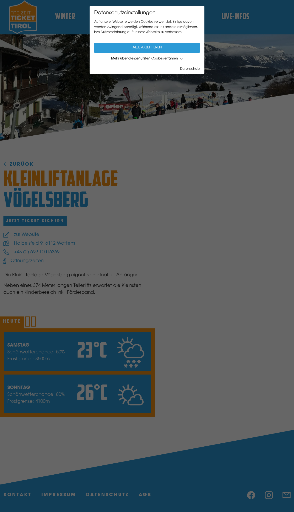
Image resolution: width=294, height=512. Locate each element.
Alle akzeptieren (147, 47)
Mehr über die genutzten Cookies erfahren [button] (144, 58)
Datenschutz (190, 69)
